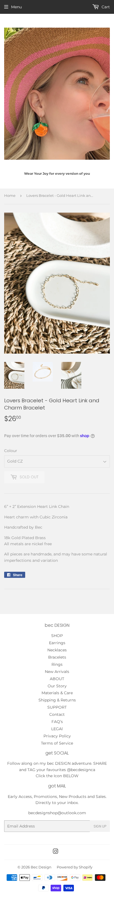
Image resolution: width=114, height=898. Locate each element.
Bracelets (57, 657)
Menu (16, 6)
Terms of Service (57, 743)
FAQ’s (57, 721)
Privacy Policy (57, 735)
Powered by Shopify (74, 867)
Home (9, 195)
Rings (57, 664)
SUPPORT (57, 707)
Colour (10, 450)
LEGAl (57, 728)
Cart (105, 6)
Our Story (57, 685)
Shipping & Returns (57, 700)
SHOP (57, 635)
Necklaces (57, 650)
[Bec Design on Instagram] (55, 852)
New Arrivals (57, 671)
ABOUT (57, 678)
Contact (57, 714)
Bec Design (41, 867)
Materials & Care (57, 692)
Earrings (57, 642)
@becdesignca (81, 769)
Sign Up (100, 826)
